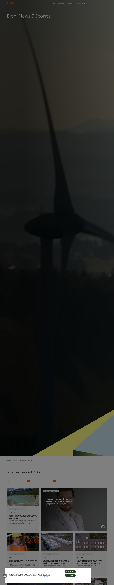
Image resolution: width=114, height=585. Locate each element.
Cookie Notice (47, 576)
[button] (5, 576)
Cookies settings (70, 579)
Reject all (70, 575)
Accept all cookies (70, 571)
